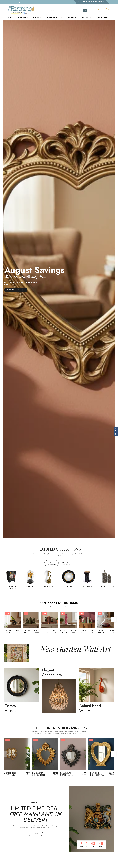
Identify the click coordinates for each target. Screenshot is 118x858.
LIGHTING (36, 17)
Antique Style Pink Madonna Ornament (64, 632)
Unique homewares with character (92, 1)
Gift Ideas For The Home (59, 603)
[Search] (85, 10)
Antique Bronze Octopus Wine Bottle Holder (9, 632)
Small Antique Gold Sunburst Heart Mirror (38, 774)
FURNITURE (22, 17)
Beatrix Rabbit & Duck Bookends (45, 632)
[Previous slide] (4, 619)
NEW (9, 17)
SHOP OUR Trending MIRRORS (59, 728)
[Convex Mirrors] (21, 685)
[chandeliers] (59, 696)
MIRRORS (71, 17)
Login (99, 11)
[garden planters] (96, 685)
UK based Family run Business (19, 2)
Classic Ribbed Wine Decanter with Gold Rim (102, 632)
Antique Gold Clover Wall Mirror (10, 774)
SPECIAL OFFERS (102, 17)
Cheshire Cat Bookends (27, 632)
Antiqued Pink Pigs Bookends (83, 632)
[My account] (99, 9)
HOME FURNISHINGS (54, 17)
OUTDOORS (85, 17)
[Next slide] (113, 619)
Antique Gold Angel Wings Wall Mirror (96, 774)
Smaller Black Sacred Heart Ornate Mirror (66, 774)
